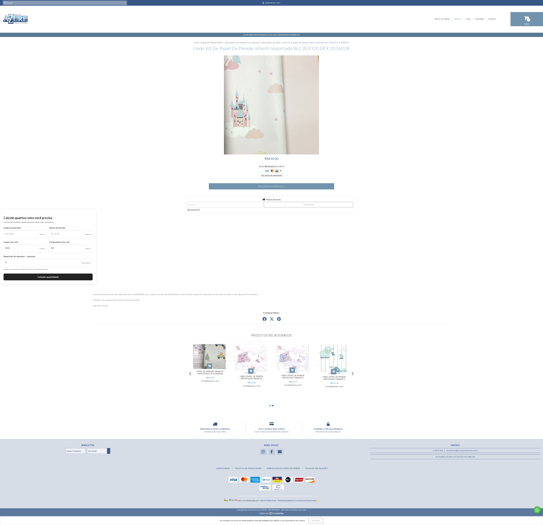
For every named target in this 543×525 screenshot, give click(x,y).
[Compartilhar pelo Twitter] (272, 319)
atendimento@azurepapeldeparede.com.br (462, 450)
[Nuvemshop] (271, 514)
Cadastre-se (270, 3)
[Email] (280, 452)
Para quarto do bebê (270, 42)
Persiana (479, 19)
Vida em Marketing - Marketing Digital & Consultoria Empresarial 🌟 (289, 500)
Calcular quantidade (48, 277)
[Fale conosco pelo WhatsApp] (537, 510)
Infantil (458, 19)
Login (278, 3)
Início (196, 42)
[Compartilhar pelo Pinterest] (279, 319)
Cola (468, 19)
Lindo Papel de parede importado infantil (251, 377)
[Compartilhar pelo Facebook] (265, 319)
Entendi (316, 520)
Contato (492, 19)
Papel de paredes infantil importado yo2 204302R (210, 372)
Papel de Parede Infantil (212, 42)
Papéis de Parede (442, 19)
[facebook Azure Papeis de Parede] (271, 452)
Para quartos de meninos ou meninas (242, 42)
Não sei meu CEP (193, 210)
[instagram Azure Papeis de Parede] (263, 452)
